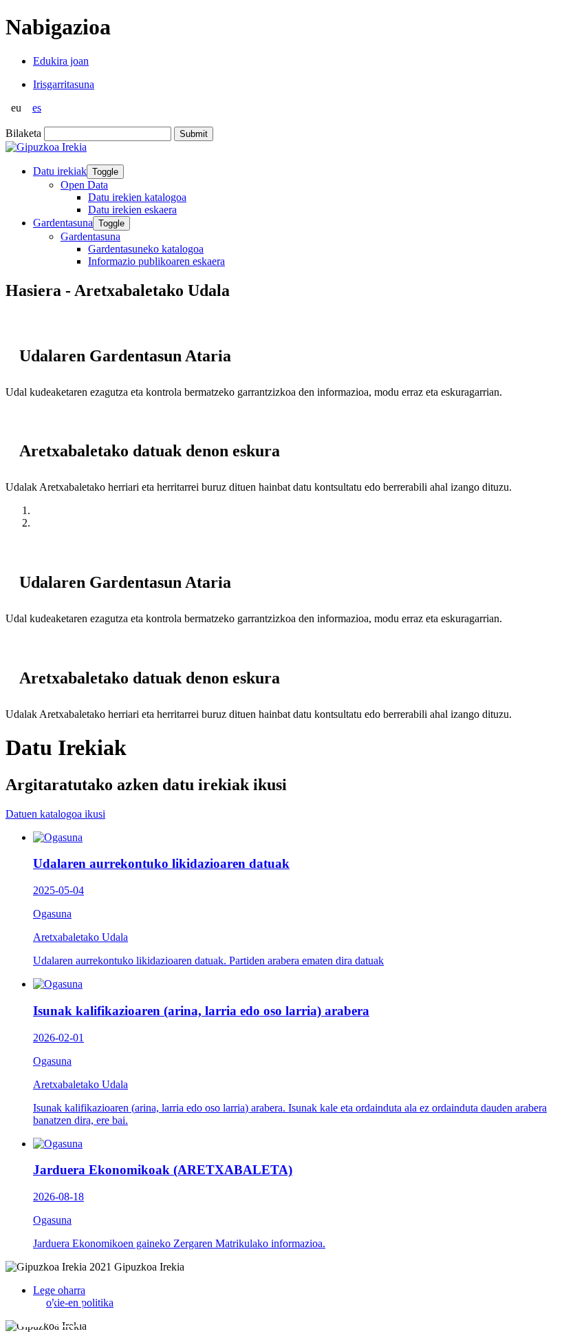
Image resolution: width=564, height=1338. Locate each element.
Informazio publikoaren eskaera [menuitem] (156, 261)
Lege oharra (59, 1290)
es (36, 108)
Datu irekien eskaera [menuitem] (132, 209)
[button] (31, 1312)
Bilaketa (23, 133)
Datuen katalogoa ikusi (55, 814)
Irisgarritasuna (63, 84)
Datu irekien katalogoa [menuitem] (137, 197)
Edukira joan (61, 61)
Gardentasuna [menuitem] (90, 236)
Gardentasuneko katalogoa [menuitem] (146, 249)
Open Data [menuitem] (84, 185)
